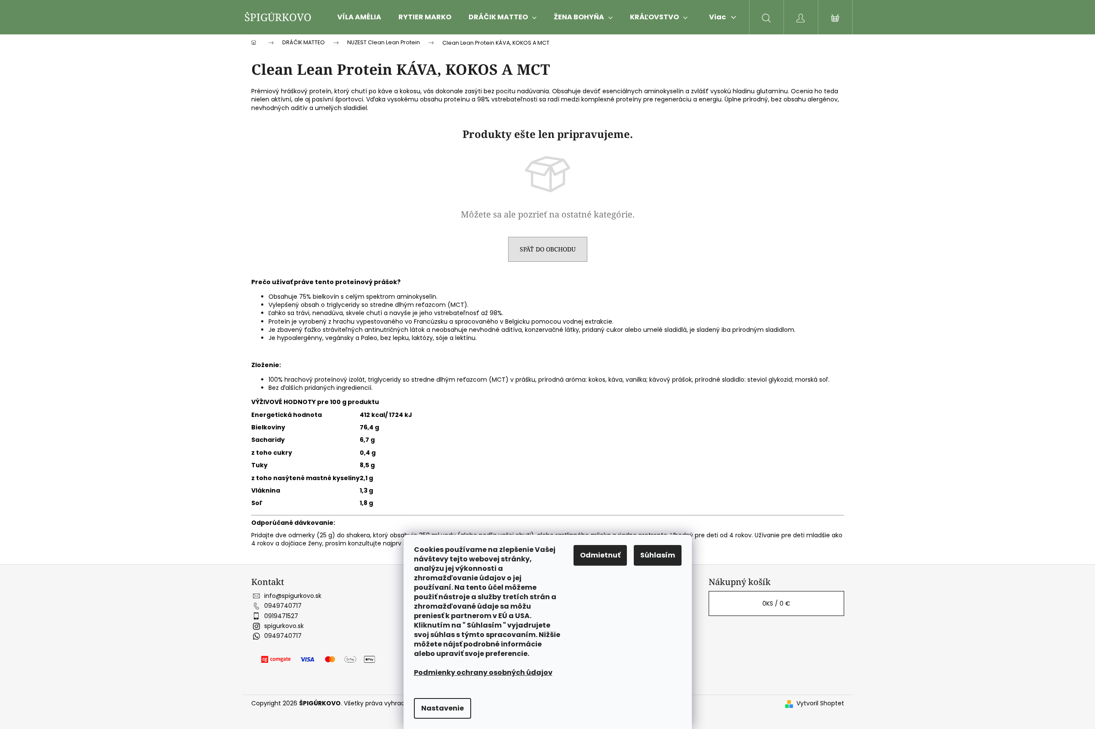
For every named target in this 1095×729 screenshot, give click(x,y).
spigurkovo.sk (284, 626)
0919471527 (281, 616)
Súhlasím (657, 555)
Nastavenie (442, 708)
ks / (776, 603)
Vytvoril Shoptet (820, 703)
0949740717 (283, 605)
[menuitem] (359, 17)
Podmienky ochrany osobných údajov (483, 672)
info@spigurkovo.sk (292, 595)
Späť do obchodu (548, 249)
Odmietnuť (600, 555)
